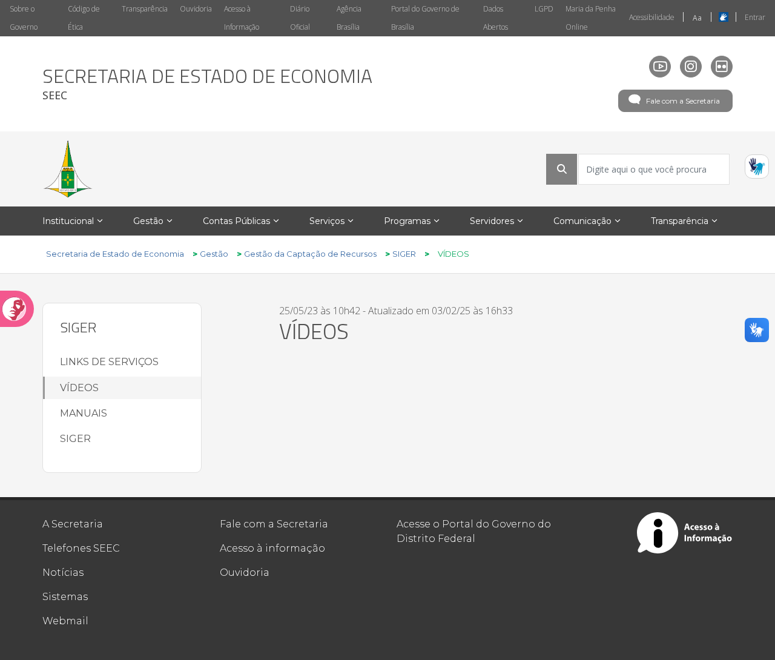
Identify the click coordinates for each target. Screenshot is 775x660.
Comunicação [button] (582, 221)
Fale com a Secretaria (683, 100)
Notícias (63, 572)
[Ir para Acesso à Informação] (685, 532)
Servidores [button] (492, 221)
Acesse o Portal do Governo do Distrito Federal (474, 531)
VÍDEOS (79, 388)
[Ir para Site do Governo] (67, 169)
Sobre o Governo (24, 18)
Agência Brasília (349, 18)
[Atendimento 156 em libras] (757, 166)
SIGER (75, 438)
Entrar (755, 17)
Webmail (65, 621)
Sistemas (65, 596)
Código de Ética (84, 18)
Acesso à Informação (241, 18)
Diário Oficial (300, 18)
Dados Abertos (495, 18)
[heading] (207, 84)
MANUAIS (83, 413)
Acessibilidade (651, 17)
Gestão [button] (148, 221)
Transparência (145, 9)
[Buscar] (562, 169)
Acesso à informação (272, 548)
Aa (697, 18)
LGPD (544, 9)
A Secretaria (72, 524)
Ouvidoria (196, 9)
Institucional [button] (68, 221)
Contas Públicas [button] (236, 221)
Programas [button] (407, 221)
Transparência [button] (679, 221)
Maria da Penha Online (591, 18)
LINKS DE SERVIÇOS (109, 362)
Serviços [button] (327, 221)
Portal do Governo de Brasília (425, 18)
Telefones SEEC (81, 548)
